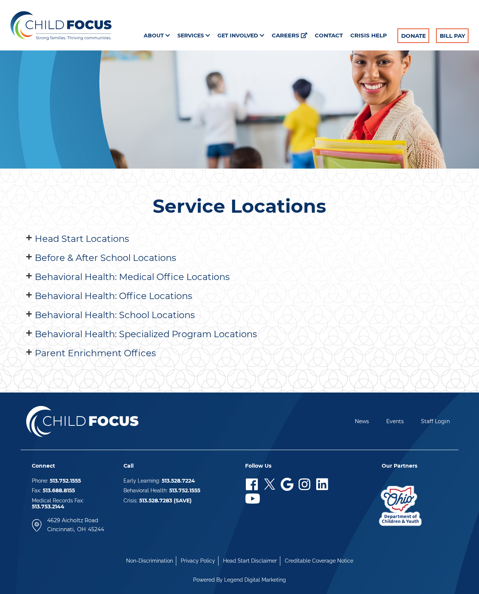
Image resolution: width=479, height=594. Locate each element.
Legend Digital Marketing (255, 580)
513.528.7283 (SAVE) (165, 500)
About (154, 35)
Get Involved (238, 35)
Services (191, 35)
